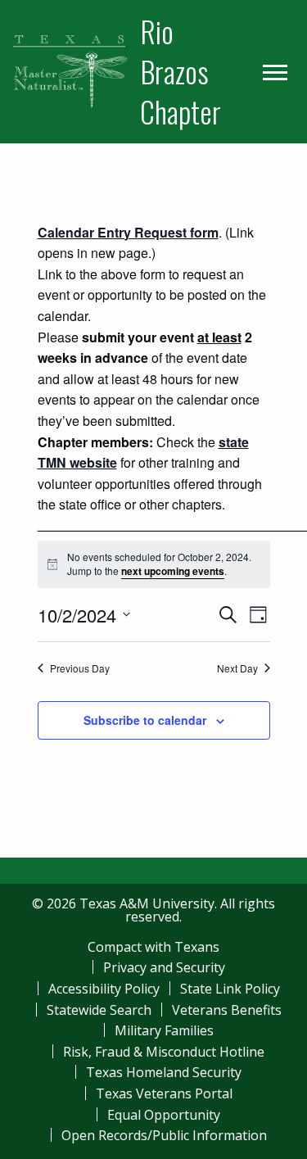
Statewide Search (99, 1010)
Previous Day (80, 668)
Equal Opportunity (163, 1115)
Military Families (164, 1030)
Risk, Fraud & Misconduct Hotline (163, 1052)
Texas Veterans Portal (164, 1093)
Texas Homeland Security (164, 1072)
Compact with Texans (153, 947)
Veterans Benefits (227, 1010)
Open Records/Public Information (164, 1135)
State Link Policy (230, 989)
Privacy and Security (164, 967)
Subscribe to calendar (145, 720)
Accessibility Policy (104, 989)
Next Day (237, 668)
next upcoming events (172, 571)
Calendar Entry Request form (128, 232)
